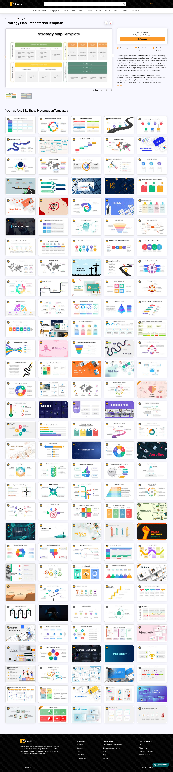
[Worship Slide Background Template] (86, 267)
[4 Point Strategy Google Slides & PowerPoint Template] (20, 308)
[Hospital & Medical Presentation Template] (86, 674)
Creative (98, 11)
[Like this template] (111, 23)
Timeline (80, 11)
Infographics (54, 11)
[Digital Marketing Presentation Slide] (152, 694)
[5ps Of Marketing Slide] (53, 653)
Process (107, 11)
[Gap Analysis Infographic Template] (20, 592)
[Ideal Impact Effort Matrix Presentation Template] (53, 369)
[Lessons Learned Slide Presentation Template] (119, 470)
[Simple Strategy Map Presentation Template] (86, 125)
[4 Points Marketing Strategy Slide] (20, 166)
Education (125, 11)
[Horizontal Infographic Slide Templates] (20, 328)
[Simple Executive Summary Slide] (53, 226)
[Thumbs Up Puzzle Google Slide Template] (86, 470)
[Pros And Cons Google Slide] (53, 450)
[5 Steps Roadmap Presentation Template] (119, 348)
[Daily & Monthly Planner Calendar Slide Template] (152, 633)
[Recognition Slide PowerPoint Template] (152, 653)
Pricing (152, 4)
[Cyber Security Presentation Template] (119, 653)
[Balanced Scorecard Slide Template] (53, 125)
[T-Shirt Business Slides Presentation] (20, 450)
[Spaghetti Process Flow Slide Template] (20, 247)
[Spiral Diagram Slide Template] (86, 206)
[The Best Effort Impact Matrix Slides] (86, 511)
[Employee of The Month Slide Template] (86, 287)
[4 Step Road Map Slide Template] (119, 267)
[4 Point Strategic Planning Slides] (20, 287)
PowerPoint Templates (39, 11)
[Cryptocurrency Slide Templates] (119, 186)
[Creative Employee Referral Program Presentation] (20, 714)
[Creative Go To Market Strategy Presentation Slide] (119, 511)
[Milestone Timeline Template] (86, 592)
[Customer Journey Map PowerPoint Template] (152, 674)
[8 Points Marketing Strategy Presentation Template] (119, 389)
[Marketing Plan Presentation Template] (53, 145)
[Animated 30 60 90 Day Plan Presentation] (152, 186)
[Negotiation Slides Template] (20, 206)
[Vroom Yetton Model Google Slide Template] (20, 694)
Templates (14, 19)
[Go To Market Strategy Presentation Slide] (152, 206)
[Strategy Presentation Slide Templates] (20, 430)
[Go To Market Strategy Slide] (86, 328)
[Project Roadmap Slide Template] (86, 145)
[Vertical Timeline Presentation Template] (152, 409)
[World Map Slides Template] (86, 389)
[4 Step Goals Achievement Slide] (152, 714)
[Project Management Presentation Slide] (152, 125)
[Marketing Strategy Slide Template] (86, 308)
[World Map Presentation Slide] (119, 145)
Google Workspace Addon (111, 748)
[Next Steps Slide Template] (119, 592)
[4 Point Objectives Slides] (53, 511)
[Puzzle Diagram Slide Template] (20, 389)
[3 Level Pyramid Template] (152, 470)
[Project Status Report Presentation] (152, 328)
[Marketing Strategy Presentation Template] (86, 430)
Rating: (95, 90)
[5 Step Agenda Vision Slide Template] (152, 308)
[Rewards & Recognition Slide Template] (20, 674)
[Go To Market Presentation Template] (53, 247)
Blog (104, 754)
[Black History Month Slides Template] (152, 531)
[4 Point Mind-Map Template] (152, 369)
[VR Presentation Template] (53, 613)
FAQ (140, 744)
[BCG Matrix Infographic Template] (53, 694)
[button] (112, 55)
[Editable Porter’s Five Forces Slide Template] (152, 348)
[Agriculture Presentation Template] (152, 511)
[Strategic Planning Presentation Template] (152, 491)
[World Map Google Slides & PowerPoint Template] (53, 166)
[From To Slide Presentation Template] (119, 613)
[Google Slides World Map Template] (20, 267)
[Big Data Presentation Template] (20, 653)
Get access (142, 39)
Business (65, 11)
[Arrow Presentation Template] (86, 491)
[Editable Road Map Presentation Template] (20, 186)
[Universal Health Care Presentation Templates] (20, 633)
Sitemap (105, 758)
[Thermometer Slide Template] (20, 409)
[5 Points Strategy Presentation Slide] (53, 186)
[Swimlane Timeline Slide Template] (119, 552)
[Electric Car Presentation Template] (53, 531)
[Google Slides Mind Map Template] (152, 226)
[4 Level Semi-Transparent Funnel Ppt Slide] (86, 348)
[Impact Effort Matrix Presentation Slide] (20, 491)
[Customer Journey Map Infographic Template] (152, 613)
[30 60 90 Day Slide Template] (152, 166)
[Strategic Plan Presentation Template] (20, 125)
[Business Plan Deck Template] (119, 409)
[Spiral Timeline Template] (86, 552)
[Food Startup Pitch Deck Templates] (86, 531)
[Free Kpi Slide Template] (53, 714)
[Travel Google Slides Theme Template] (86, 714)
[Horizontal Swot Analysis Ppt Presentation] (119, 247)
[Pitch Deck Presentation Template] (119, 369)
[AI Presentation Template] (86, 653)
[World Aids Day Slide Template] (53, 206)
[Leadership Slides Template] (86, 186)
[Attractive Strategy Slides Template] (53, 491)
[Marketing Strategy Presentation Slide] (53, 308)
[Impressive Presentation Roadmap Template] (152, 552)
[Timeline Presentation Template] (86, 613)
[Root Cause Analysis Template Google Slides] (53, 633)
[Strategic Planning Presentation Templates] (20, 511)
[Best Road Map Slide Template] (53, 287)
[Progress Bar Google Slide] (53, 430)
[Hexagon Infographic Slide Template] (20, 552)
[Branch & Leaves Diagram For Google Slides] (53, 592)
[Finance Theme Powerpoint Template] (119, 206)
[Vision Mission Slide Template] (86, 166)
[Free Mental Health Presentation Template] (152, 389)
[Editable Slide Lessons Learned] (86, 633)
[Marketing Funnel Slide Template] (119, 226)
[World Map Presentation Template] (53, 267)
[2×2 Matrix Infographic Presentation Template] (119, 287)
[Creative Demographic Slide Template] (119, 694)
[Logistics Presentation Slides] (119, 674)
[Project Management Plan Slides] (86, 247)
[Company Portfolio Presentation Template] (20, 531)
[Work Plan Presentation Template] (152, 592)
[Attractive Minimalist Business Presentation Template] (152, 572)
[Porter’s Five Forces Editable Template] (119, 166)
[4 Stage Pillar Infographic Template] (119, 531)
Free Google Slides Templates (112, 744)
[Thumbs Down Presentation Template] (53, 552)
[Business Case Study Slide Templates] (53, 328)
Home (7, 19)
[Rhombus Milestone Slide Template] (119, 572)
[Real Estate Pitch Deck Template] (86, 369)
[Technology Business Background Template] (86, 450)
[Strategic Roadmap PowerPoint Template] (119, 125)
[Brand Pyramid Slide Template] (119, 491)
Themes (115, 11)
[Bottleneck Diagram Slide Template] (20, 348)
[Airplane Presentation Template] (152, 450)
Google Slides (136, 11)
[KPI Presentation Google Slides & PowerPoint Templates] (86, 572)
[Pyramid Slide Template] (119, 308)
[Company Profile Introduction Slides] (53, 389)
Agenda (89, 11)
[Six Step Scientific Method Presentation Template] (119, 714)
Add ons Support (144, 754)
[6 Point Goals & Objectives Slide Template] (152, 267)
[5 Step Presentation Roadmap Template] (20, 613)
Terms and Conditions (146, 751)
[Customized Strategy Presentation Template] (152, 287)
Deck (73, 11)
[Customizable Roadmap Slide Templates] (119, 430)
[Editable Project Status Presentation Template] (119, 328)
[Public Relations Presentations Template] (20, 226)
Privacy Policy (143, 748)
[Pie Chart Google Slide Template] (152, 430)
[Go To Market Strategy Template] (119, 633)
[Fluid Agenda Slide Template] (20, 572)
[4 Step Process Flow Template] (53, 572)
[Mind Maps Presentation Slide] (53, 674)
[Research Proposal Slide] (86, 409)
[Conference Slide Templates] (86, 694)
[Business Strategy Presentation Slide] (53, 470)
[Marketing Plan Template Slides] (152, 145)
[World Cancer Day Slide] (53, 348)
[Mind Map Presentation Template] (86, 226)
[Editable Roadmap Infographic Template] (20, 145)
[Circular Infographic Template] (119, 450)
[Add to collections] (106, 23)
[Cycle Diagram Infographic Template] (20, 470)
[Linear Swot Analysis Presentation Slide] (152, 247)
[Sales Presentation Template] (53, 409)
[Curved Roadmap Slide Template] (20, 369)
